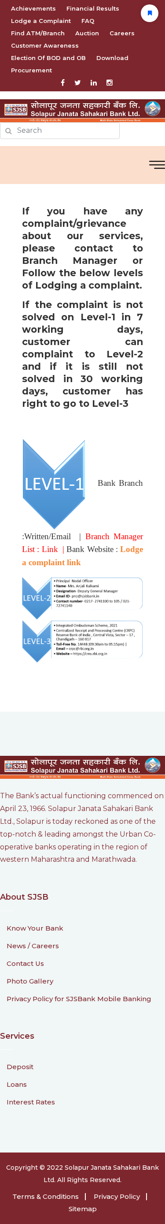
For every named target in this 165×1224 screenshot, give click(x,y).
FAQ (87, 20)
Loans (17, 1084)
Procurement (31, 70)
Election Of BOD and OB (48, 57)
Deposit (20, 1067)
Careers (122, 33)
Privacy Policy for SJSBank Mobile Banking (79, 999)
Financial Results (92, 8)
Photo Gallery (30, 981)
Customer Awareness (45, 45)
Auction (87, 33)
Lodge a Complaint (41, 20)
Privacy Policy (117, 1196)
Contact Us (25, 963)
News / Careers (33, 946)
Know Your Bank (35, 928)
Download (112, 57)
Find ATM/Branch (38, 33)
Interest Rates (31, 1102)
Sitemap (83, 1209)
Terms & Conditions (45, 1196)
